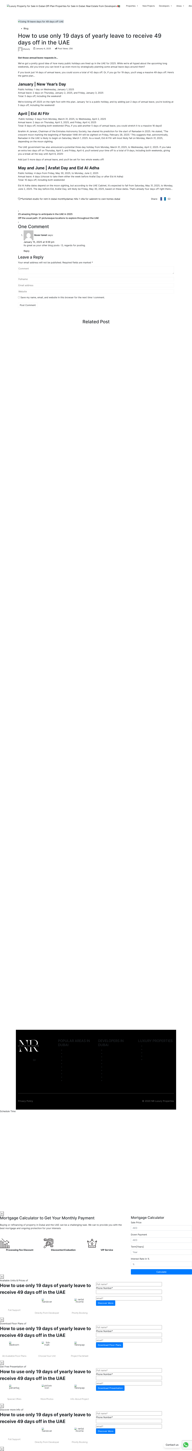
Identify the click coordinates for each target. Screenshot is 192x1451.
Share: (154, 198)
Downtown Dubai (73, 1049)
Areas (179, 6)
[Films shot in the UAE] (96, 376)
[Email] (169, 198)
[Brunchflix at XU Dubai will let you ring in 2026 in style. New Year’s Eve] (96, 951)
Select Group (111, 1080)
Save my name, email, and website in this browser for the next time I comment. (63, 297)
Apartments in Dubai (155, 1045)
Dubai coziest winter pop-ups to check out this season (59, 550)
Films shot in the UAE (33, 435)
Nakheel (108, 1073)
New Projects (149, 6)
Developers (164, 6)
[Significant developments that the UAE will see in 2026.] (96, 721)
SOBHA (107, 1060)
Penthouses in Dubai (154, 1056)
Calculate (161, 1271)
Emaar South (70, 1056)
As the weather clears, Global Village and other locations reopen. (67, 665)
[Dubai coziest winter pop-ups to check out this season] (96, 491)
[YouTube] (24, 1060)
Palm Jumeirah (71, 1066)
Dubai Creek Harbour (75, 1063)
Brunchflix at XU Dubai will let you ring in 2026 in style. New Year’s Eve (72, 1009)
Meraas (107, 1053)
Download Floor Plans (109, 1345)
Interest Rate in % (140, 1258)
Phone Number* (104, 1288)
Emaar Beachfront (73, 1070)
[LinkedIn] (165, 198)
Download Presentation (110, 1388)
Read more (24, 441)
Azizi (106, 1063)
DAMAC (108, 1056)
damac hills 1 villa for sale (79, 198)
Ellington (108, 1077)
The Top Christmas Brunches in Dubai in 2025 (52, 895)
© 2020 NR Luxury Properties (158, 1101)
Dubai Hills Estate (73, 1053)
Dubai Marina (71, 1060)
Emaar (107, 1049)
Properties (130, 6)
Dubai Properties (113, 1070)
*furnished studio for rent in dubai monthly (43, 198)
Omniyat (108, 1066)
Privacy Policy (25, 1101)
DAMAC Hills (70, 1073)
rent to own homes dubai (106, 198)
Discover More (105, 1303)
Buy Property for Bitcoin (157, 1059)
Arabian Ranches (72, 1080)
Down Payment (139, 1234)
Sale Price (136, 1222)
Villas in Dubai (151, 1052)
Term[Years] (137, 1246)
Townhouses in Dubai (155, 1049)
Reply (27, 251)
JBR (66, 1077)
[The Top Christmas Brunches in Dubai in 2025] (96, 836)
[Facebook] (161, 198)
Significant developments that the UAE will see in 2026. (60, 780)
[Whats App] (173, 198)
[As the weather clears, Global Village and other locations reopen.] (96, 606)
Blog (26, 28)
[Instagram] (29, 1060)
